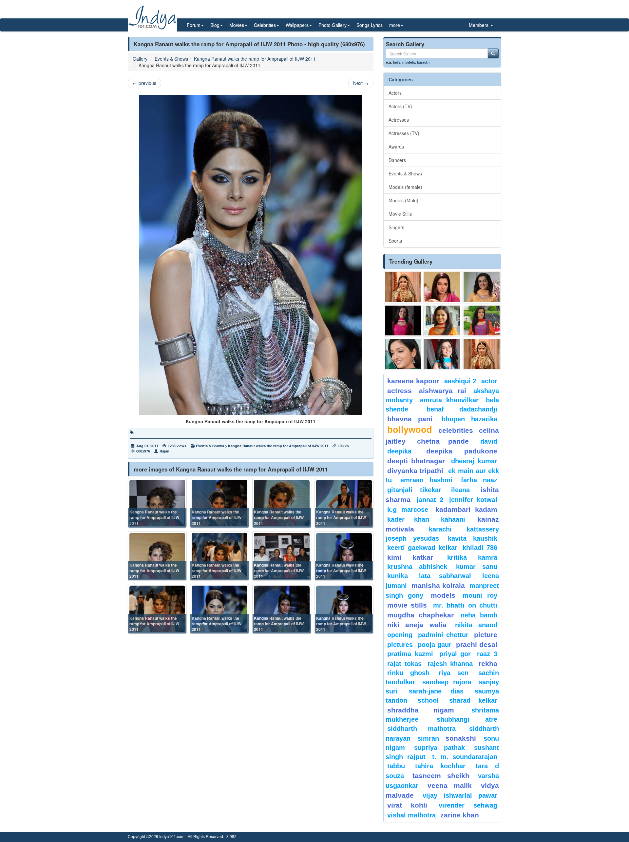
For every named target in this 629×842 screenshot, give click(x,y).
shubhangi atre (467, 719)
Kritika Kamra (472, 557)
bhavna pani (409, 419)
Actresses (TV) (404, 133)
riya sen (457, 672)
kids (396, 62)
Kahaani (453, 519)
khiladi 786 (480, 547)
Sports (395, 240)
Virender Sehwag (468, 805)
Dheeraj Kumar (474, 461)
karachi (423, 62)
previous (144, 83)
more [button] (394, 25)
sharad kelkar (473, 700)
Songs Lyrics (369, 25)
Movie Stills (400, 213)
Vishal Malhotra (411, 815)
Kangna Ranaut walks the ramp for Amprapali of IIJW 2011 (255, 58)
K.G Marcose (407, 509)
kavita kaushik (472, 538)
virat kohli (407, 805)
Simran (428, 738)
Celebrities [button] (265, 25)
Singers (396, 227)
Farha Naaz (479, 480)
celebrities (455, 430)
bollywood (409, 430)
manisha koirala (438, 585)
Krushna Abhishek (417, 566)
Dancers (397, 160)
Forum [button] (193, 25)
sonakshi (463, 738)
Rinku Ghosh (408, 672)
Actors (395, 93)
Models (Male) (403, 200)
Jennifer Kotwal (473, 499)
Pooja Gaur (434, 644)
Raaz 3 (487, 653)
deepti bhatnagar (416, 461)
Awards (396, 146)
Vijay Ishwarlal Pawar (460, 795)
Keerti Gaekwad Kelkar (422, 547)
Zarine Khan (459, 815)
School (428, 700)
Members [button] (479, 25)
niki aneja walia (417, 625)
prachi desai (476, 644)
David (488, 441)
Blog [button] (214, 25)
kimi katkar (410, 557)
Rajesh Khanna (450, 663)
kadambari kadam (466, 509)
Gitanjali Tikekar (414, 489)
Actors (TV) (400, 106)
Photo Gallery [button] (332, 25)
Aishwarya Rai (442, 390)
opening (399, 634)
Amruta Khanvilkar (449, 400)
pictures (400, 644)
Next (361, 83)
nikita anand (476, 625)
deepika (399, 451)
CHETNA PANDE (443, 441)
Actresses (399, 119)
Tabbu (396, 766)
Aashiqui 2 (460, 381)
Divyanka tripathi (415, 470)
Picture (485, 634)
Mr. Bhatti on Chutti (465, 605)
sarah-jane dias (436, 691)
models (408, 62)
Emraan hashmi (426, 480)
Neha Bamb (479, 615)
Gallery (140, 58)
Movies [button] (236, 25)
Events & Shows (171, 58)
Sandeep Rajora (446, 682)
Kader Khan (408, 519)
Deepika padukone (462, 451)
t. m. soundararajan (464, 756)
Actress (399, 390)
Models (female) (405, 187)
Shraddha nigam (420, 710)
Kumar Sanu (476, 566)
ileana (464, 489)
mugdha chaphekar (420, 615)
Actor (489, 381)
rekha (488, 663)
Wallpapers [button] (297, 25)
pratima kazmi (410, 653)
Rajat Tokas (404, 663)
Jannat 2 (430, 499)
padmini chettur (443, 634)
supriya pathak (439, 747)
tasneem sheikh (440, 775)
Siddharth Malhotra (421, 728)
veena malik (450, 785)
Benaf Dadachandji (462, 409)
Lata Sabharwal (445, 575)
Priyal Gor (455, 653)
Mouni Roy (480, 595)
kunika (397, 575)
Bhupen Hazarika (469, 419)
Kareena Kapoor (413, 381)
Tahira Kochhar (440, 766)
